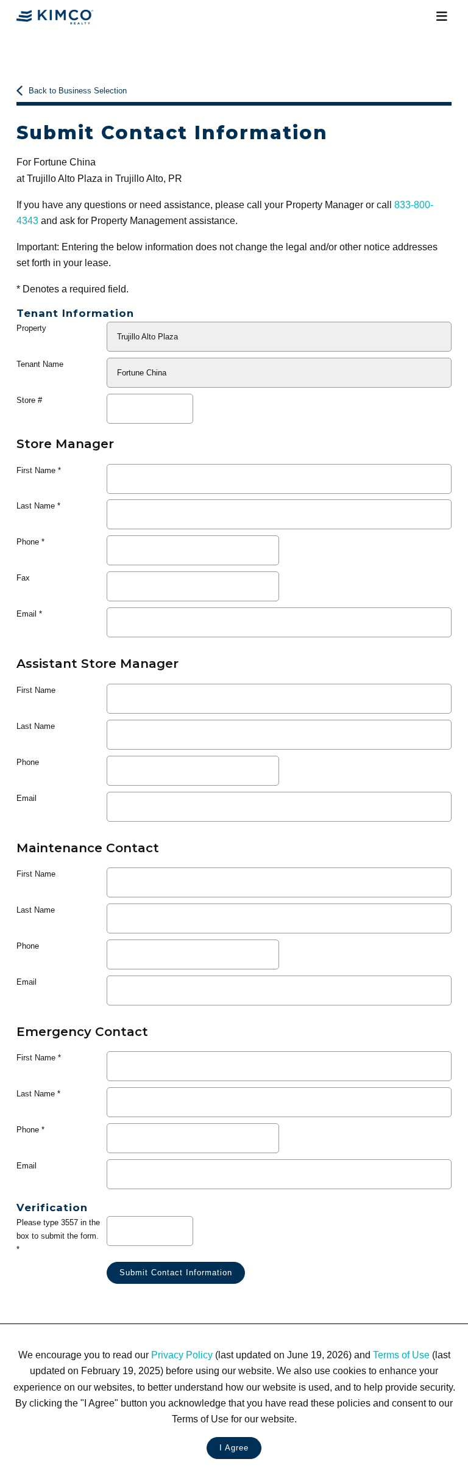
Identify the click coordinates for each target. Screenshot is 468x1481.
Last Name (35, 505)
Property (31, 328)
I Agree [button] (234, 1447)
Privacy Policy (182, 1354)
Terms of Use (401, 1354)
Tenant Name (39, 364)
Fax (23, 577)
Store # (29, 400)
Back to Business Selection (78, 90)
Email (26, 613)
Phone (27, 541)
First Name (35, 470)
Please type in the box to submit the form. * (58, 1235)
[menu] (441, 16)
